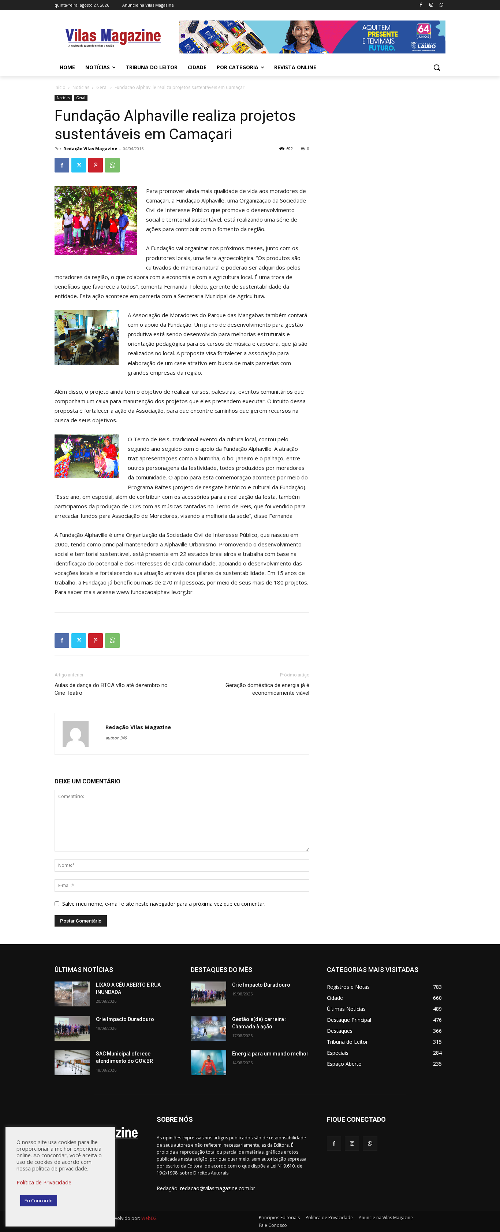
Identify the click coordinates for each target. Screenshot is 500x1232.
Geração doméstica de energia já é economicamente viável (267, 689)
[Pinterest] (95, 165)
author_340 (116, 738)
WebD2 (148, 1218)
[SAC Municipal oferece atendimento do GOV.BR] (72, 1062)
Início (60, 87)
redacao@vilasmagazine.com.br (217, 1188)
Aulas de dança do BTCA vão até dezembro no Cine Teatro (111, 689)
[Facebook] (421, 5)
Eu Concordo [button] (39, 1200)
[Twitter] (78, 165)
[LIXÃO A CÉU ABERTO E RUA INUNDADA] (72, 993)
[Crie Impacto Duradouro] (72, 1028)
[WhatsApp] (441, 5)
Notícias (80, 87)
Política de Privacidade (43, 1182)
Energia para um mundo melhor (270, 1054)
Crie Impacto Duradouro (125, 1019)
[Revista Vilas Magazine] (113, 38)
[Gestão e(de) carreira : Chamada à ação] (208, 1028)
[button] (436, 67)
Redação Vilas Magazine (90, 148)
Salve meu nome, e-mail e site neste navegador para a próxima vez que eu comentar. (163, 903)
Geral (102, 87)
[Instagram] (431, 5)
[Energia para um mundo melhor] (208, 1062)
